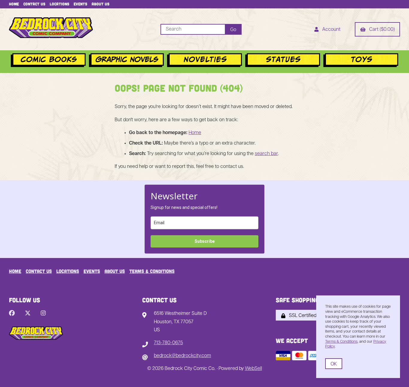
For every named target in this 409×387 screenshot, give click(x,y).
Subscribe (205, 241)
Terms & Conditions (152, 271)
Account (330, 29)
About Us (100, 3)
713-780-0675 (168, 343)
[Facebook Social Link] (12, 314)
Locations (59, 3)
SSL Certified (301, 315)
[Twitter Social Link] (28, 314)
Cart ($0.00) (381, 29)
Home (14, 3)
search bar (266, 153)
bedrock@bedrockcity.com (182, 355)
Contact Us (34, 3)
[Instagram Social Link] (43, 314)
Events (80, 3)
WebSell (253, 368)
